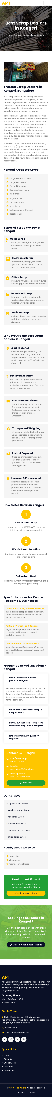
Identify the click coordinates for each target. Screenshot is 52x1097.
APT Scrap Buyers (17, 1087)
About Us (8, 1059)
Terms (31, 1092)
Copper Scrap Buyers (17, 803)
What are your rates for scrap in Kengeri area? (25, 711)
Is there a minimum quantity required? (24, 737)
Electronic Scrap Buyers (18, 830)
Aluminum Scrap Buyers (18, 810)
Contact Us (9, 1070)
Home (6, 1055)
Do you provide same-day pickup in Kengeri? (22, 679)
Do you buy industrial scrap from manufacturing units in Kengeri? (26, 724)
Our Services (10, 1062)
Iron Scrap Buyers (15, 816)
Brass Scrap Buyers (16, 823)
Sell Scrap (8, 1066)
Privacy (21, 1092)
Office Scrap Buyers (16, 837)
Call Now (27, 782)
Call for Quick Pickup (27, 893)
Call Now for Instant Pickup (27, 944)
